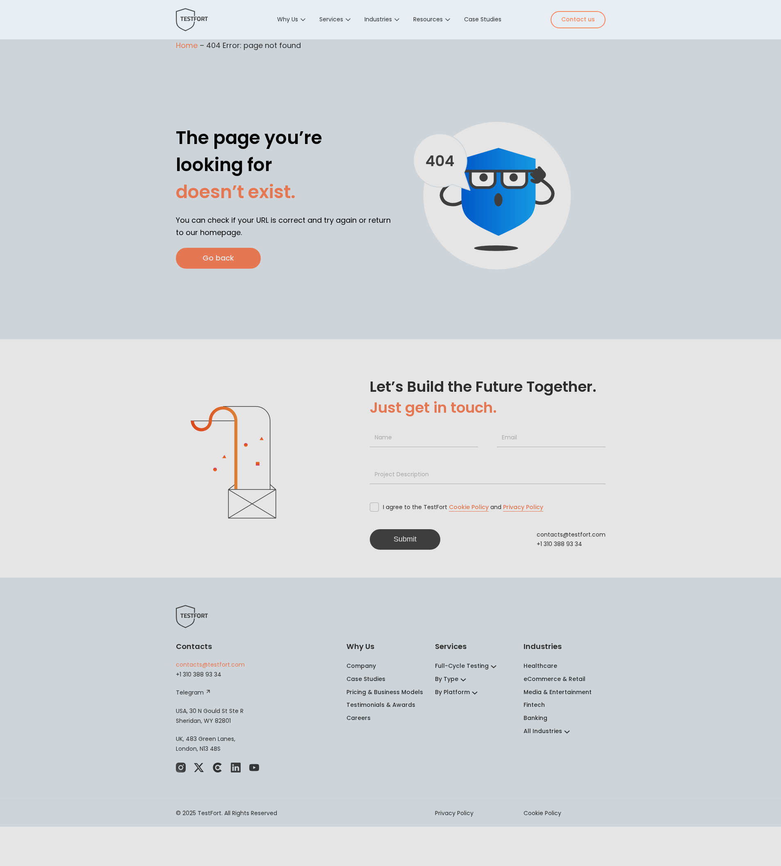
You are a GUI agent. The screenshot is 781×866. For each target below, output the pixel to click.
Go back (218, 258)
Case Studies (482, 19)
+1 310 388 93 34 (559, 544)
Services (331, 19)
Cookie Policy (469, 507)
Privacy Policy (523, 507)
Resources (428, 19)
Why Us (287, 19)
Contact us (578, 19)
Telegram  (193, 692)
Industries (378, 19)
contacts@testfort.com (571, 534)
